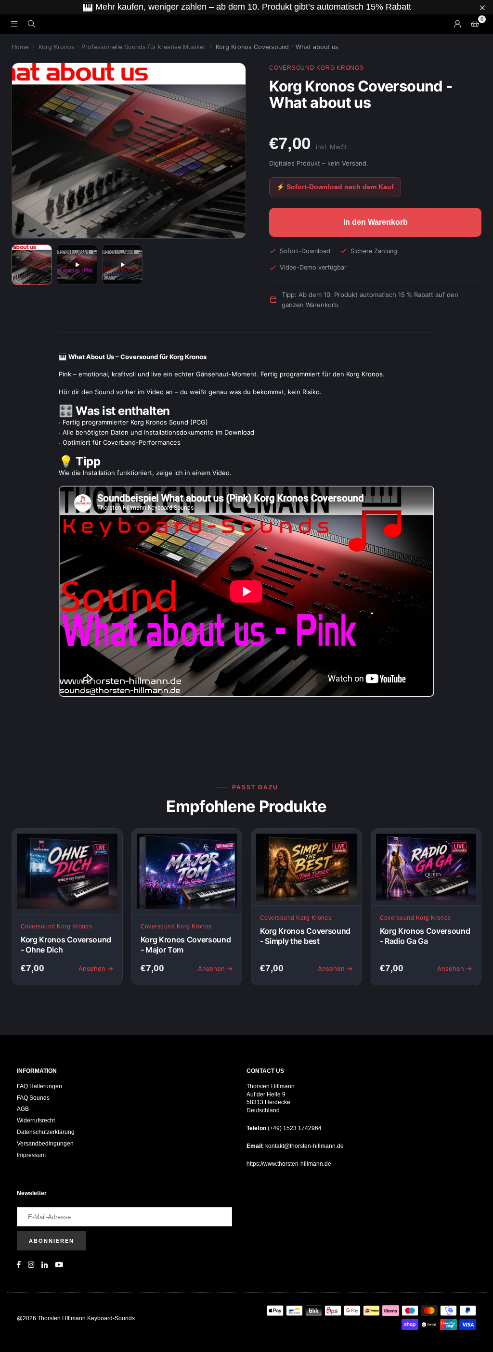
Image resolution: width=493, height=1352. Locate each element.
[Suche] (31, 23)
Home (20, 47)
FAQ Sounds (33, 1097)
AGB (23, 1109)
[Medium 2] (77, 265)
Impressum (31, 1155)
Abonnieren (51, 1241)
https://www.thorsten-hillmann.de (288, 1163)
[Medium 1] (32, 265)
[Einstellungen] (457, 24)
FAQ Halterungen (39, 1086)
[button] (474, 24)
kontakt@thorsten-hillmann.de (304, 1146)
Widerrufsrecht (36, 1120)
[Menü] (14, 23)
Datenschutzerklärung (46, 1132)
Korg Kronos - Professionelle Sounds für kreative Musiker (122, 47)
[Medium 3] (122, 265)
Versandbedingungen (45, 1143)
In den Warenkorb (375, 222)
